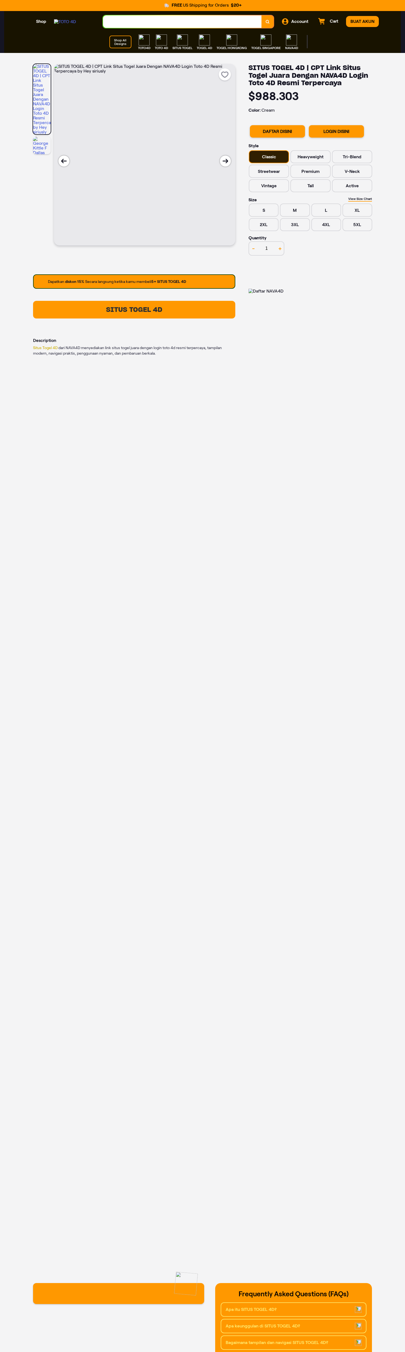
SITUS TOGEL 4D (134, 309)
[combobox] (182, 21)
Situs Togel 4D (45, 348)
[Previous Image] (64, 161)
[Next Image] (225, 161)
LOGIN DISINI (336, 131)
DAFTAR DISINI (277, 131)
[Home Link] (65, 21)
